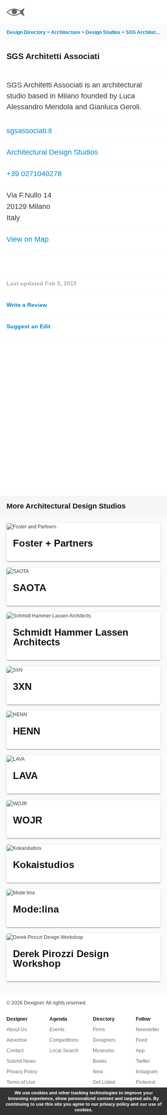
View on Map (27, 239)
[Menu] (156, 12)
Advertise (16, 1040)
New (98, 1072)
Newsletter (147, 1029)
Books (100, 1061)
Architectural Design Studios (52, 152)
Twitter (143, 1061)
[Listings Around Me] (134, 12)
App (140, 1050)
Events (56, 1029)
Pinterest (145, 1082)
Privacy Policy (21, 1072)
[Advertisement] (83, 416)
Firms (99, 1029)
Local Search (64, 1050)
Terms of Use (20, 1082)
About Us (16, 1029)
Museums (103, 1050)
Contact (15, 1050)
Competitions (64, 1040)
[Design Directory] (15, 13)
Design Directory (26, 32)
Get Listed (104, 1082)
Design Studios (103, 32)
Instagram (147, 1072)
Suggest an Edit (28, 326)
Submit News (21, 1061)
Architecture (65, 32)
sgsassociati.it (29, 131)
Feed (141, 1040)
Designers (104, 1040)
